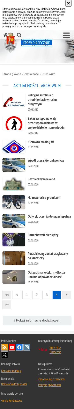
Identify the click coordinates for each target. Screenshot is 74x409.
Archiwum (49, 74)
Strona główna (11, 74)
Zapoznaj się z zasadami (51, 379)
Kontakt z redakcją (11, 371)
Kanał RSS (4, 347)
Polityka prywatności (49, 385)
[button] (66, 35)
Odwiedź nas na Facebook (19, 347)
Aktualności (31, 74)
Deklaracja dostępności (14, 384)
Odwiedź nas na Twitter (4, 354)
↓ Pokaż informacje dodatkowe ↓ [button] (37, 320)
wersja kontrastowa (11, 400)
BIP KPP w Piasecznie (55, 350)
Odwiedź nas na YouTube (12, 347)
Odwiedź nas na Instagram (26, 347)
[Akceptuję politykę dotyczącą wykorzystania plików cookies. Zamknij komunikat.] (68, 3)
